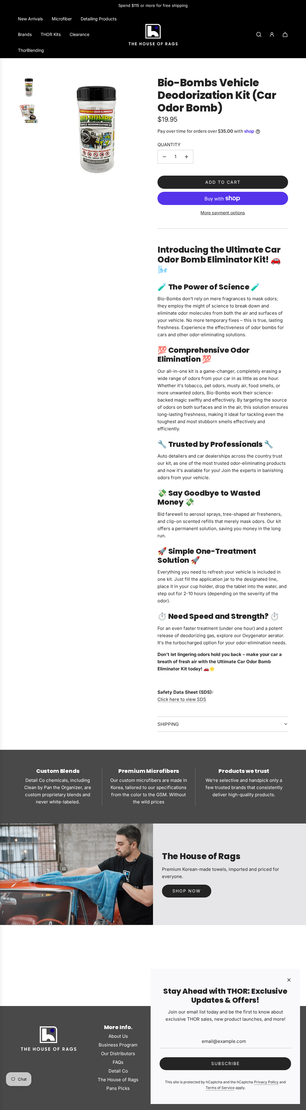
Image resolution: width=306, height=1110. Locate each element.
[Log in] (272, 34)
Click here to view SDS (181, 699)
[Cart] (285, 34)
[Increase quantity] (186, 156)
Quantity (168, 144)
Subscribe (225, 1063)
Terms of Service (220, 1087)
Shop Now (186, 890)
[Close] (289, 980)
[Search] (258, 34)
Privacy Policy (266, 1082)
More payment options (223, 212)
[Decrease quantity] (164, 156)
